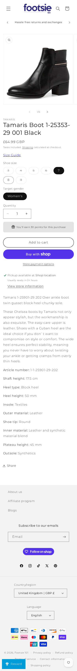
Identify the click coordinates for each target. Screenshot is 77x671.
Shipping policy (41, 665)
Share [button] (11, 465)
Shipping (27, 147)
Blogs (12, 510)
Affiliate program (21, 501)
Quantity (9, 205)
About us (15, 492)
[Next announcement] (69, 22)
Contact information (53, 659)
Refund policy (64, 652)
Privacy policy (42, 652)
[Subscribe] (64, 537)
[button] (8, 8)
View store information (26, 286)
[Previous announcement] (7, 22)
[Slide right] (47, 112)
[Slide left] (29, 112)
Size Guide (12, 155)
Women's (15, 196)
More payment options (38, 264)
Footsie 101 (21, 652)
